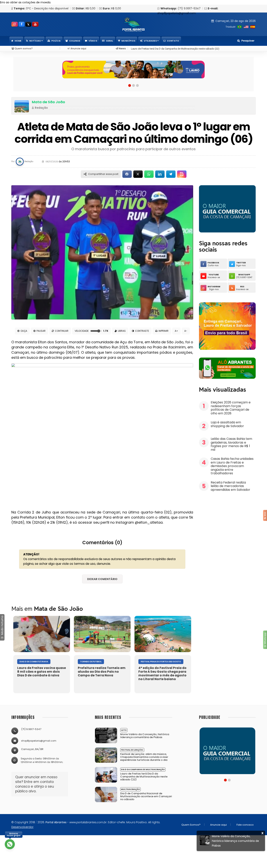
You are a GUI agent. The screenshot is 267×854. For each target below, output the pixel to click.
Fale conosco (245, 825)
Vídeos (93, 40)
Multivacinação (130, 789)
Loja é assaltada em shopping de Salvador (228, 424)
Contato (173, 40)
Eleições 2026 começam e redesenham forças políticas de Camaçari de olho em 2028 (231, 408)
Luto (124, 730)
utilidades (150, 40)
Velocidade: (91, 331)
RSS (265, 514)
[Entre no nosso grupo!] (10, 844)
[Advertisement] (228, 523)
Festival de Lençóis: (132, 749)
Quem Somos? (191, 825)
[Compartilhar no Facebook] (127, 174)
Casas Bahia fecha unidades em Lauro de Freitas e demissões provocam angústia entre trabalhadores (232, 465)
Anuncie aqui (78, 48)
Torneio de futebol (91, 661)
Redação (41, 107)
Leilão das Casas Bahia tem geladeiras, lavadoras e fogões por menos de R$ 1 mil (231, 444)
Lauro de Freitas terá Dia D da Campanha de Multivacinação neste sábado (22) (175, 48)
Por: (13, 161)
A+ (176, 331)
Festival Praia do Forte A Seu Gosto (161, 661)
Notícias (35, 40)
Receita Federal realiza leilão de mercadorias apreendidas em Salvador (230, 486)
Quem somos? (23, 48)
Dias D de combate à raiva (34, 661)
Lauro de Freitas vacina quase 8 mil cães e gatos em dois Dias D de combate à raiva (41, 671)
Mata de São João (48, 101)
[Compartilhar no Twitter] (138, 174)
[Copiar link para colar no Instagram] (181, 174)
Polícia (56, 40)
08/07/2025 (57, 161)
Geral (109, 40)
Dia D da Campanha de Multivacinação (143, 769)
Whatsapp (265, 639)
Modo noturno (2, 625)
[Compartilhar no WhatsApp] (149, 174)
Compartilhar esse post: (103, 174)
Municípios (128, 40)
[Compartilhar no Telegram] (171, 174)
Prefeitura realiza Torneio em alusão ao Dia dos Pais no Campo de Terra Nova (101, 671)
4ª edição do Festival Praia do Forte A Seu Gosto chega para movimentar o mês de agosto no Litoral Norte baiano (162, 673)
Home (18, 40)
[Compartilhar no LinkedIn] (160, 174)
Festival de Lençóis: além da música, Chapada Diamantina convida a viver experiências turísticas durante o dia (144, 757)
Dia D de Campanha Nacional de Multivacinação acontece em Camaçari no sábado (146, 796)
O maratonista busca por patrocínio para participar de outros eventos (133, 148)
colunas (74, 40)
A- (185, 331)
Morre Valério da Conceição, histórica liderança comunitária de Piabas (144, 735)
